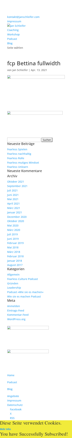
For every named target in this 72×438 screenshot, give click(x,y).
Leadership (14, 287)
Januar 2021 (14, 212)
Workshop (13, 34)
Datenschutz (15, 405)
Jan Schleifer (20, 70)
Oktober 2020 (15, 221)
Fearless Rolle (15, 158)
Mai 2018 (12, 247)
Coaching (13, 30)
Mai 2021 (12, 199)
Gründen (12, 283)
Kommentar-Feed (18, 314)
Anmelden (13, 306)
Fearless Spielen (17, 149)
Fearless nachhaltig (19, 153)
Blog (10, 43)
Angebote (13, 396)
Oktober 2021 (15, 181)
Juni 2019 (13, 238)
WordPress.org (16, 319)
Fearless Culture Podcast (22, 279)
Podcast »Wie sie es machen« (25, 292)
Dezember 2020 (17, 217)
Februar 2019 (15, 243)
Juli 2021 (12, 190)
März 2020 (13, 230)
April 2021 (13, 203)
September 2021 (17, 186)
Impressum (14, 21)
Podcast (12, 39)
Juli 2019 (12, 234)
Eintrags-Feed (15, 310)
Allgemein (13, 274)
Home (10, 375)
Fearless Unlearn (17, 167)
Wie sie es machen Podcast (24, 296)
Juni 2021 (13, 195)
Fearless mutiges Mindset (23, 162)
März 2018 (13, 252)
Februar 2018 (15, 256)
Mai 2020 (12, 225)
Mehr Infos (5, 429)
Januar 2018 (14, 260)
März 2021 (13, 208)
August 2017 (15, 265)
